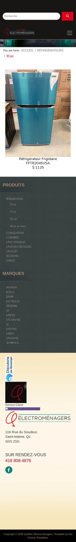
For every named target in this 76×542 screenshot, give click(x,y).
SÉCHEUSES (12, 255)
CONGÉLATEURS (15, 232)
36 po (13, 204)
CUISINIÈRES (12, 237)
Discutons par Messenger (24, 408)
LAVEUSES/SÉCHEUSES (18, 246)
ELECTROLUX (12, 301)
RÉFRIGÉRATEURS (14, 198)
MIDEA (10, 333)
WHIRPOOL (12, 342)
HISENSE (10, 315)
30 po (13, 218)
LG (7, 324)
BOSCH (10, 292)
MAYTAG (11, 328)
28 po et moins (18, 226)
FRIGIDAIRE (11, 305)
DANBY (10, 296)
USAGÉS (10, 260)
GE (7, 310)
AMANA (11, 287)
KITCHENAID (13, 319)
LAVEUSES (11, 251)
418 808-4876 (18, 460)
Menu (69, 33)
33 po (13, 211)
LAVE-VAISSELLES (15, 242)
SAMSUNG (12, 338)
